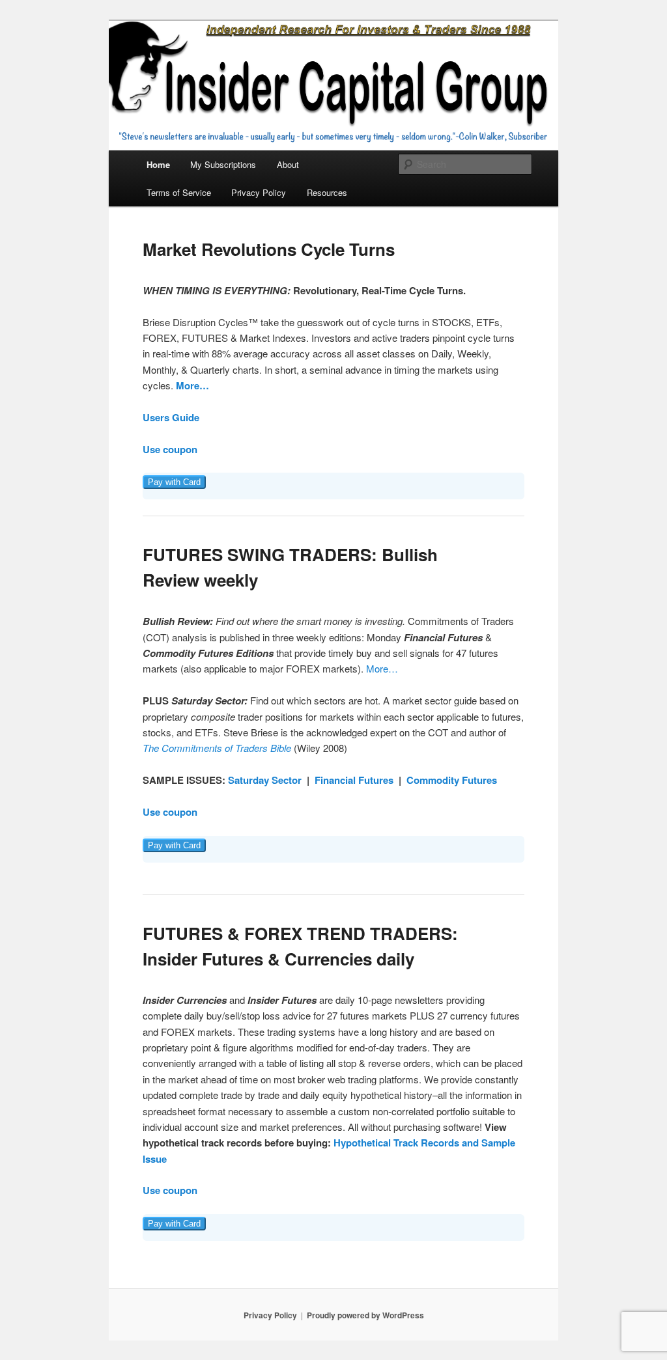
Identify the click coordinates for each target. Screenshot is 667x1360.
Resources (327, 192)
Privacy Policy (258, 192)
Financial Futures (354, 780)
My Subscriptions (223, 164)
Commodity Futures (451, 780)
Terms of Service (179, 192)
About (288, 164)
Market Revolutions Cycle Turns (269, 249)
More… (192, 385)
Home (158, 164)
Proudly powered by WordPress (365, 1315)
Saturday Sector (265, 780)
